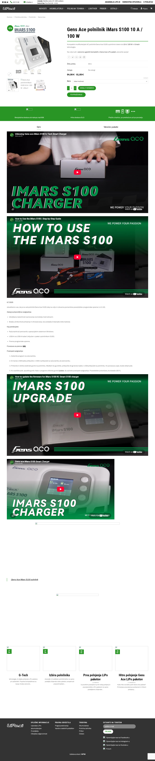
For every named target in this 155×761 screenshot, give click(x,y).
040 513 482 (16, 2)
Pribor (103, 8)
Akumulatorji (56, 8)
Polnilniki (32, 17)
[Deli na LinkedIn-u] (84, 57)
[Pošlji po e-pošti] (76, 57)
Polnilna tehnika (75, 8)
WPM (83, 754)
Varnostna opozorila (131, 2)
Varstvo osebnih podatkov (64, 728)
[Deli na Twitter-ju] (73, 57)
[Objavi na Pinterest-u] (80, 57)
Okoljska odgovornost (39, 734)
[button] (134, 8)
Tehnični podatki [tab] (111, 127)
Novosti (43, 8)
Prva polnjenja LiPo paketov (95, 677)
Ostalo (113, 8)
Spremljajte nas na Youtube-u (117, 745)
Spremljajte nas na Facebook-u (117, 737)
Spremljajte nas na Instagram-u (118, 741)
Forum (108, 749)
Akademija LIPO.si (112, 2)
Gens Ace (41, 17)
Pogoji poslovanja (61, 726)
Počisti (146, 78)
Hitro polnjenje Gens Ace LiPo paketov (132, 677)
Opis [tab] (39, 127)
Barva (69, 81)
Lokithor (92, 8)
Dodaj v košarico (87, 88)
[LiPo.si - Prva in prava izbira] (13, 8)
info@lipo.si (29, 2)
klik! (24, 346)
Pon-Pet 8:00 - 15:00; (47, 3)
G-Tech (23, 675)
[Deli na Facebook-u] (69, 57)
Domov (9, 17)
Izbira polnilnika (59, 675)
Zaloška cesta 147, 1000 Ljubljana (50, 1)
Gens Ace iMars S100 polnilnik (24, 579)
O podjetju (148, 2)
